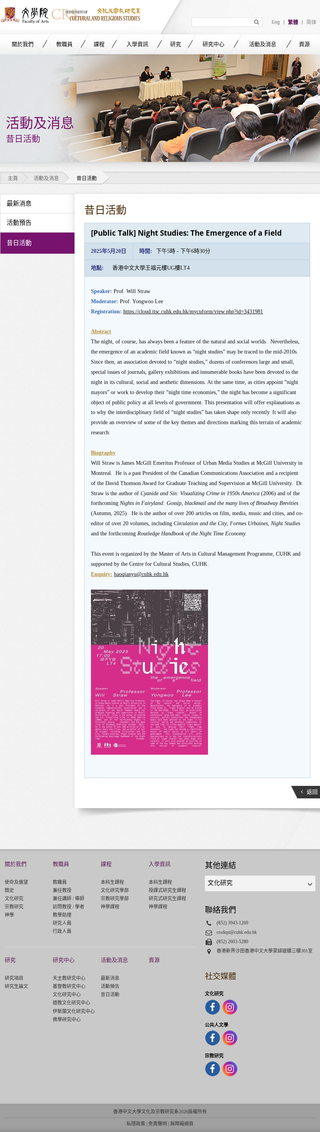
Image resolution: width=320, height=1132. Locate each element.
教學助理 (62, 915)
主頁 (13, 178)
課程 (99, 44)
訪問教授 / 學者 (68, 907)
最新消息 (110, 978)
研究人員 (62, 923)
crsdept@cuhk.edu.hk (237, 932)
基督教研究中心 (69, 986)
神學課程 (110, 907)
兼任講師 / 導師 (68, 898)
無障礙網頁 (182, 1124)
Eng (276, 22)
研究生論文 (16, 986)
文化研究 (14, 898)
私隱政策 (135, 1124)
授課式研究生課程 (167, 890)
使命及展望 (16, 882)
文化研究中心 (67, 994)
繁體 (293, 22)
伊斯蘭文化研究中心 (74, 1011)
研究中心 (213, 44)
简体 (311, 22)
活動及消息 (262, 44)
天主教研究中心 (69, 978)
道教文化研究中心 (71, 1003)
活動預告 (110, 986)
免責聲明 (157, 1124)
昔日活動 (110, 994)
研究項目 (14, 978)
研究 (175, 44)
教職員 (64, 44)
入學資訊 (137, 44)
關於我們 (23, 44)
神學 (9, 915)
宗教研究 (14, 907)
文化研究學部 (115, 890)
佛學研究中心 (67, 1019)
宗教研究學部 (115, 898)
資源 (304, 44)
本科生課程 (112, 882)
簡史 (9, 890)
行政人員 (62, 931)
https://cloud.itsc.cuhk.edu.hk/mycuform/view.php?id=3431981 (193, 312)
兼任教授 (62, 890)
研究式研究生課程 (167, 898)
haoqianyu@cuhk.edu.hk (141, 574)
